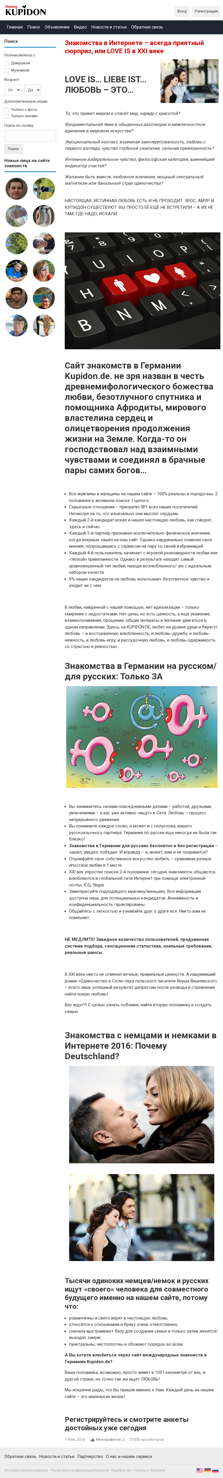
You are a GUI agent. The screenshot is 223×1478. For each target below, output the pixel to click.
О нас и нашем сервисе (129, 1456)
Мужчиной (20, 70)
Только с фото (24, 109)
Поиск (33, 27)
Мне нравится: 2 (110, 1439)
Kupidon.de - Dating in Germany (138, 1470)
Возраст (11, 79)
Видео (80, 27)
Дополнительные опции (25, 101)
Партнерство (90, 1456)
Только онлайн (24, 116)
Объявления (57, 27)
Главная (15, 27)
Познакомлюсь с (19, 55)
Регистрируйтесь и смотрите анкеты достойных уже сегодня (127, 1423)
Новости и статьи (109, 27)
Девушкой (20, 63)
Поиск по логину (18, 125)
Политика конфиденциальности (80, 1470)
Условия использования (26, 1470)
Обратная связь (147, 27)
